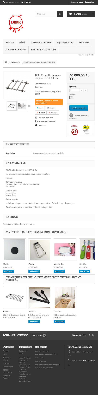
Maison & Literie (40, 42)
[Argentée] (71, 97)
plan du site (89, 55)
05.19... (6, 264)
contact (80, 55)
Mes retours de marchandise (46, 354)
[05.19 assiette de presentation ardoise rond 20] (14, 249)
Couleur (72, 94)
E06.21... (82, 264)
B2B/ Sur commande (43, 49)
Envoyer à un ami (46, 118)
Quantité (72, 87)
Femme (10, 42)
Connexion (89, 2)
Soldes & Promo (16, 49)
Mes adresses (40, 361)
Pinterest (53, 112)
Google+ (41, 112)
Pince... (31, 264)
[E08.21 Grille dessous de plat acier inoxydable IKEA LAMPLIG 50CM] (14, 297)
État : (37, 87)
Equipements (65, 42)
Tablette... (58, 312)
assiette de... (59, 264)
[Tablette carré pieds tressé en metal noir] (65, 297)
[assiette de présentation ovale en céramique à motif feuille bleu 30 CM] (65, 249)
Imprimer (42, 125)
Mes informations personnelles (47, 364)
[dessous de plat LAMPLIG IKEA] (11, 106)
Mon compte (41, 347)
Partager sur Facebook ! (46, 121)
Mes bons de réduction (44, 368)
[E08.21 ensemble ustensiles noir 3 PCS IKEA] (39, 297)
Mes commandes (41, 351)
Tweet (40, 108)
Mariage (84, 42)
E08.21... (7, 312)
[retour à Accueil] (5, 62)
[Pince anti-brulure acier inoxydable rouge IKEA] (39, 249)
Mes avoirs (39, 358)
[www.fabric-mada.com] (17, 23)
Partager (51, 108)
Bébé (22, 42)
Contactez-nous (76, 2)
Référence (39, 84)
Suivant (29, 106)
